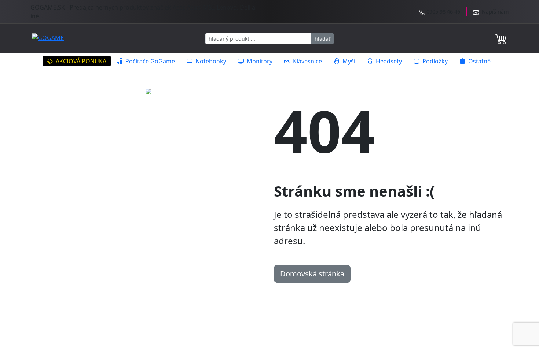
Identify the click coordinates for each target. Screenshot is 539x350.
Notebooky (210, 61)
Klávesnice (307, 61)
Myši (348, 61)
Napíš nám (495, 11)
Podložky (435, 61)
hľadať (322, 38)
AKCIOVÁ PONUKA (81, 61)
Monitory (259, 61)
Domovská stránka (312, 274)
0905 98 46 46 (443, 11)
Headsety (389, 61)
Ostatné (479, 61)
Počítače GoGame (150, 61)
